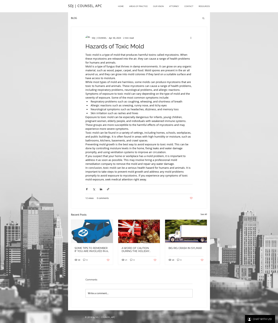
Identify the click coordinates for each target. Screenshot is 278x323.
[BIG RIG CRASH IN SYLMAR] (186, 231)
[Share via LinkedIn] (101, 189)
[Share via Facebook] (86, 189)
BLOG (74, 18)
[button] (203, 18)
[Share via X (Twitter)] (94, 189)
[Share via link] (108, 189)
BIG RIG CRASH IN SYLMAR (185, 248)
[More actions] (191, 38)
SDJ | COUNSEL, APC (85, 6)
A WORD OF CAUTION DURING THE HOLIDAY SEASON (135, 250)
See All (204, 214)
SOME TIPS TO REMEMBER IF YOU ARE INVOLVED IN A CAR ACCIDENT (91, 250)
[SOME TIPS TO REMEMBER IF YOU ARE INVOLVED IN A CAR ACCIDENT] (92, 231)
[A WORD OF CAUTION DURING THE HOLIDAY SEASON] (139, 231)
